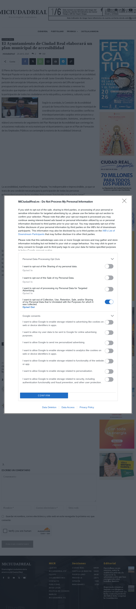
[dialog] (68, 304)
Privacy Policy (87, 407)
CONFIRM (44, 395)
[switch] (109, 266)
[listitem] (68, 259)
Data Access (68, 407)
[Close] (125, 202)
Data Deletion (49, 407)
